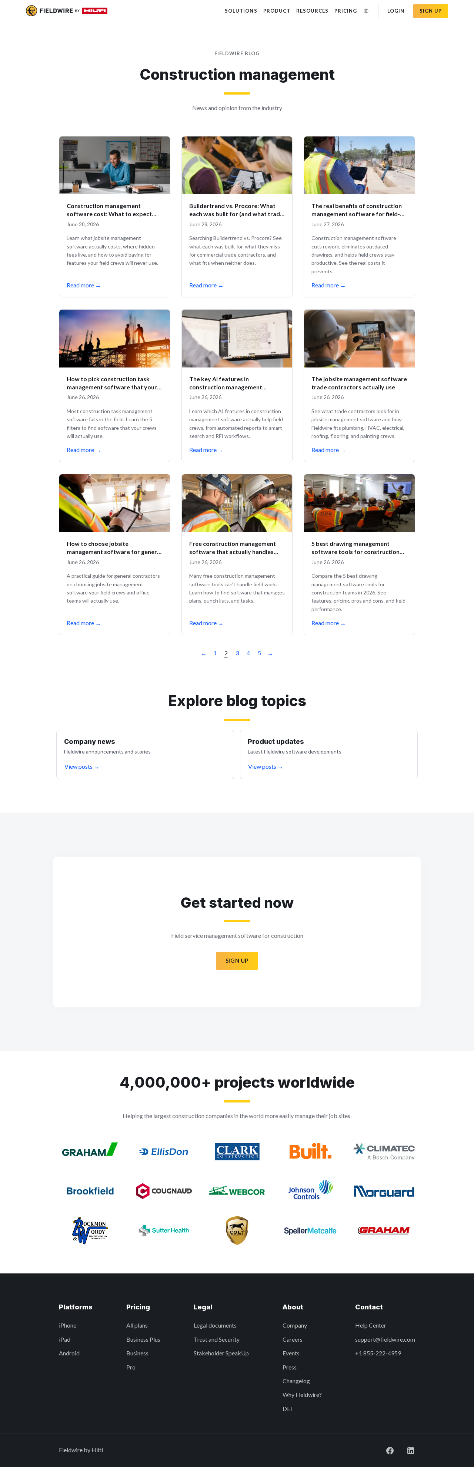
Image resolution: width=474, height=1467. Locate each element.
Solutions (241, 11)
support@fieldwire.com (385, 1339)
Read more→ (84, 285)
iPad (64, 1339)
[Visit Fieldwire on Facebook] (384, 1449)
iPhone (67, 1325)
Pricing (345, 11)
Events (291, 1352)
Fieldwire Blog (237, 53)
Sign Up (237, 960)
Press (290, 1367)
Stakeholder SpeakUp (221, 1352)
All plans (137, 1325)
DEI (287, 1408)
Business (137, 1352)
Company (295, 1325)
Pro (131, 1367)
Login (395, 11)
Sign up (431, 11)
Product (276, 11)
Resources (312, 11)
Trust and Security (217, 1339)
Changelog (296, 1380)
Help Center (370, 1325)
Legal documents (215, 1325)
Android (69, 1352)
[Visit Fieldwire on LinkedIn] (404, 1449)
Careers (293, 1339)
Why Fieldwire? (302, 1394)
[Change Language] (366, 11)
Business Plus (143, 1339)
